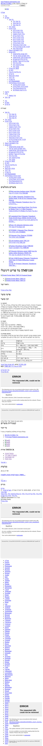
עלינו (6, 94)
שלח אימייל (4, 501)
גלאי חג (11, 70)
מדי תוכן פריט (5, 370)
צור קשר (7, 97)
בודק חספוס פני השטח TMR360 (19, 248)
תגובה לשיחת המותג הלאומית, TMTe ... (13, 475)
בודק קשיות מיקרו (18, 43)
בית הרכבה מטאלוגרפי (19, 90)
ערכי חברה (8, 459)
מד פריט (11, 74)
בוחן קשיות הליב (18, 30)
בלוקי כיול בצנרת (6, 495)
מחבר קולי (16, 66)
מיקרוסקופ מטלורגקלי (19, 88)
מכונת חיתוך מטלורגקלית (20, 86)
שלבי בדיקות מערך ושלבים (21, 61)
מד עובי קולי (16, 21)
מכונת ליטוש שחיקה (19, 84)
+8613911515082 (6, 3)
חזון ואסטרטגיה (9, 457)
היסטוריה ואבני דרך (11, 455)
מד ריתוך (11, 77)
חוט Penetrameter (14, 81)
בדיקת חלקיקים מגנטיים (20, 59)
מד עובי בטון (16, 25)
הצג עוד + (4, 462)
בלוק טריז (39, 494)
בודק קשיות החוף (18, 32)
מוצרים (7, 18)
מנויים (2, 488)
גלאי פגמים (12, 52)
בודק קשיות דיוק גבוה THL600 (18, 193)
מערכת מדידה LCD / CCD (21, 46)
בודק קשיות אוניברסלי (19, 45)
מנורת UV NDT (14, 68)
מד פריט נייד (4, 372)
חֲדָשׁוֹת (7, 92)
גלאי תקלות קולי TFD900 (16, 237)
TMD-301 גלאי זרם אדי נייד (13, 366)
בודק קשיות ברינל (18, 36)
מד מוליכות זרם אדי (15, 72)
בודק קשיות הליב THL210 (17, 242)
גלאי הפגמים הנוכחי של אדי (21, 56)
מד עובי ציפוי (17, 23)
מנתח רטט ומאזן (14, 75)
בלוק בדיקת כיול (30, 494)
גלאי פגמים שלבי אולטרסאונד (22, 57)
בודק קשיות (12, 28)
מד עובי (11, 19)
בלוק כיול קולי (17, 63)
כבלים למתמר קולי (18, 65)
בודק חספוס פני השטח (15, 50)
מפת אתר (4, 492)
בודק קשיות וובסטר (19, 34)
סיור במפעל (12, 95)
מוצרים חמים (7, 490)
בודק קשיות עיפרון (18, 41)
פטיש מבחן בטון (17, 48)
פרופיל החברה (9, 453)
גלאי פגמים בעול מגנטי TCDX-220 (13, 364)
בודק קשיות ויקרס (18, 39)
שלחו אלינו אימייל (6, 290)
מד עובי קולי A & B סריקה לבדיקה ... (20, 255)
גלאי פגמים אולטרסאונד (20, 54)
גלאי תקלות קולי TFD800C (17, 232)
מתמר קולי (12, 27)
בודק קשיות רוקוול (18, 37)
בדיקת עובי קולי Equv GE (17, 227)
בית (6, 16)
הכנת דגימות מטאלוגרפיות (17, 83)
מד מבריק (12, 79)
